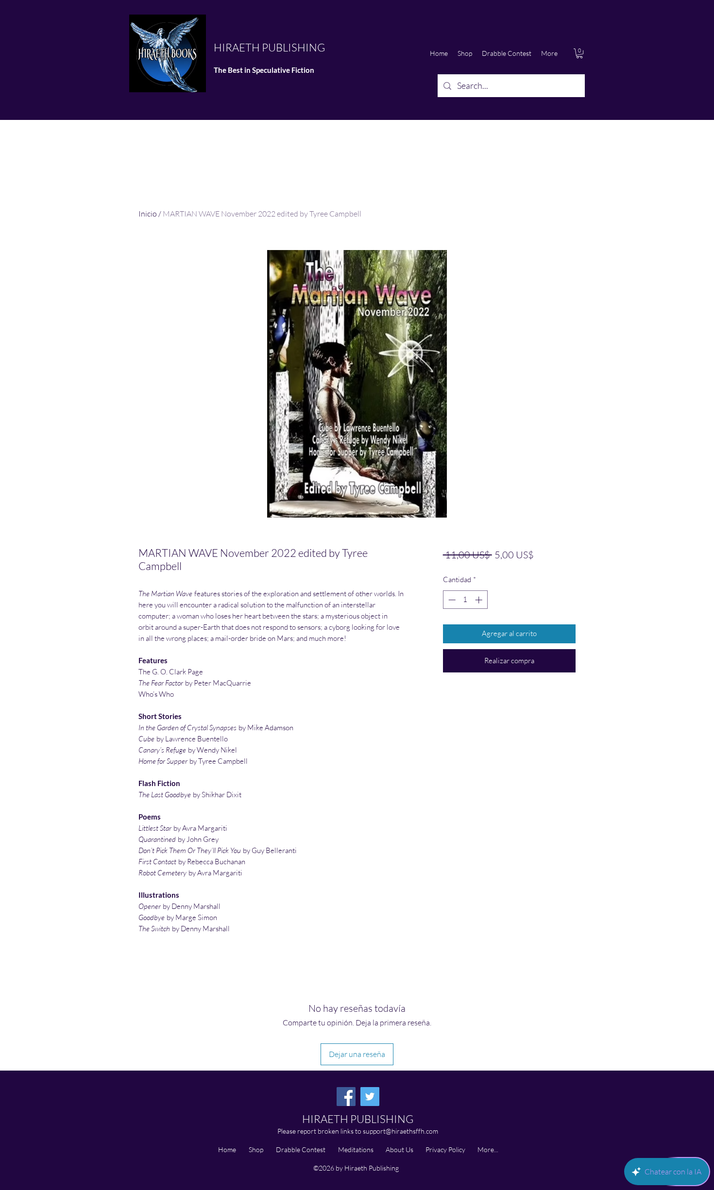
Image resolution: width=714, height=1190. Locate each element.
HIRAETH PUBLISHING (269, 47)
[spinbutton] (465, 600)
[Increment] (479, 600)
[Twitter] (369, 1096)
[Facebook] (346, 1096)
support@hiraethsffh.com (400, 1131)
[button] (579, 53)
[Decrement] (451, 600)
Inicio (147, 213)
